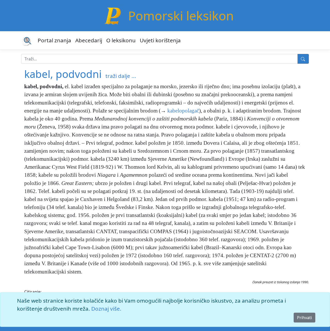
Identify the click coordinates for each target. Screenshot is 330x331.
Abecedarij (88, 40)
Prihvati (304, 317)
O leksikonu (121, 40)
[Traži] (303, 59)
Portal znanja (54, 40)
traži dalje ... (120, 75)
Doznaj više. (106, 308)
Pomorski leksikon (181, 15)
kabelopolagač (183, 111)
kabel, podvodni (63, 74)
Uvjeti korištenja (160, 40)
